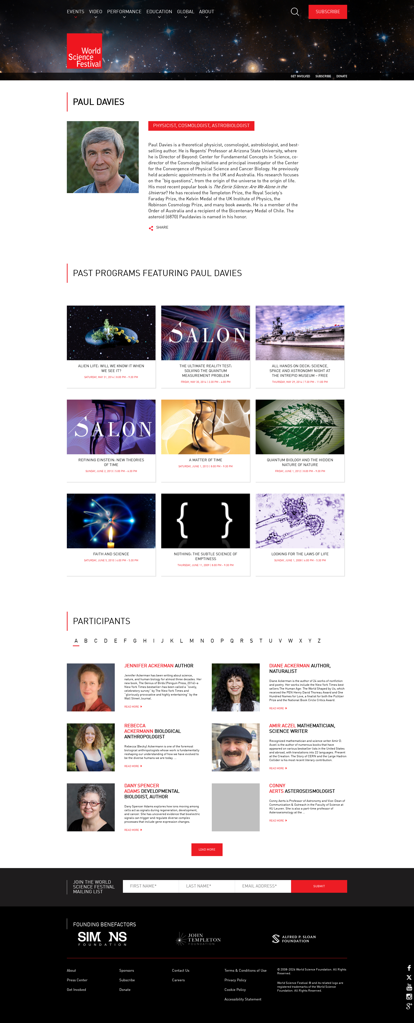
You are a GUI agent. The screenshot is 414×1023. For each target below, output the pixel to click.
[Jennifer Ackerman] (91, 687)
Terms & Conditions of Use (245, 971)
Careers (178, 980)
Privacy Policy (235, 980)
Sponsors (126, 971)
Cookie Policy (235, 990)
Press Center (77, 980)
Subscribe (328, 12)
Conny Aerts (302, 789)
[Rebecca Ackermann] (91, 747)
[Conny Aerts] (236, 807)
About (71, 971)
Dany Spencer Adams (151, 791)
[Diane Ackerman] (236, 687)
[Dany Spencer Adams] (91, 807)
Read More (131, 707)
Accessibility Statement (242, 999)
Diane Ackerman (300, 669)
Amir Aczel (302, 729)
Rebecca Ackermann (152, 731)
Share (162, 228)
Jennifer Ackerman (158, 666)
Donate (125, 990)
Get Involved (76, 990)
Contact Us (180, 971)
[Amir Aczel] (236, 747)
